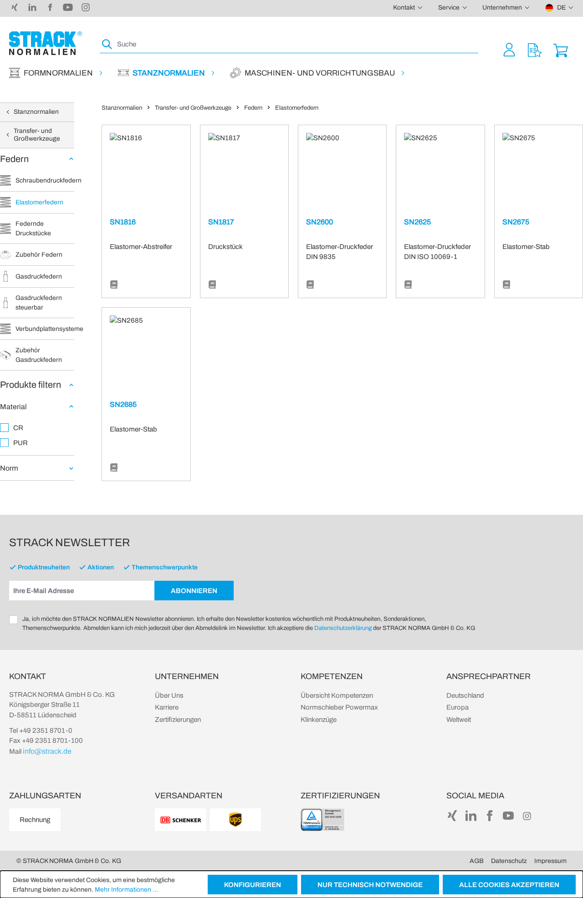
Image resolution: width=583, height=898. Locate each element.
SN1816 (123, 222)
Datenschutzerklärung (343, 628)
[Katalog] (114, 285)
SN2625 (417, 222)
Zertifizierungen (178, 719)
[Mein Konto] (509, 49)
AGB (477, 860)
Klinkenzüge (319, 719)
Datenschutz (509, 860)
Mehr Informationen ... (126, 889)
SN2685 (123, 404)
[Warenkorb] (560, 49)
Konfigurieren (252, 884)
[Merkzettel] (534, 49)
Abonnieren (194, 590)
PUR (20, 442)
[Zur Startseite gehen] (45, 43)
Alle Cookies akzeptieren (509, 884)
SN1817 (221, 222)
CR (18, 427)
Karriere (167, 707)
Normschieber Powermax (339, 707)
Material (13, 407)
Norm (9, 468)
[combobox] (296, 44)
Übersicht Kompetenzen (337, 695)
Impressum (550, 860)
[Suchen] (107, 44)
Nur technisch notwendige (370, 884)
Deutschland (465, 695)
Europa (457, 707)
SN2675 (515, 222)
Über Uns (169, 695)
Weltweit (458, 719)
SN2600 (319, 222)
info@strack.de (47, 751)
